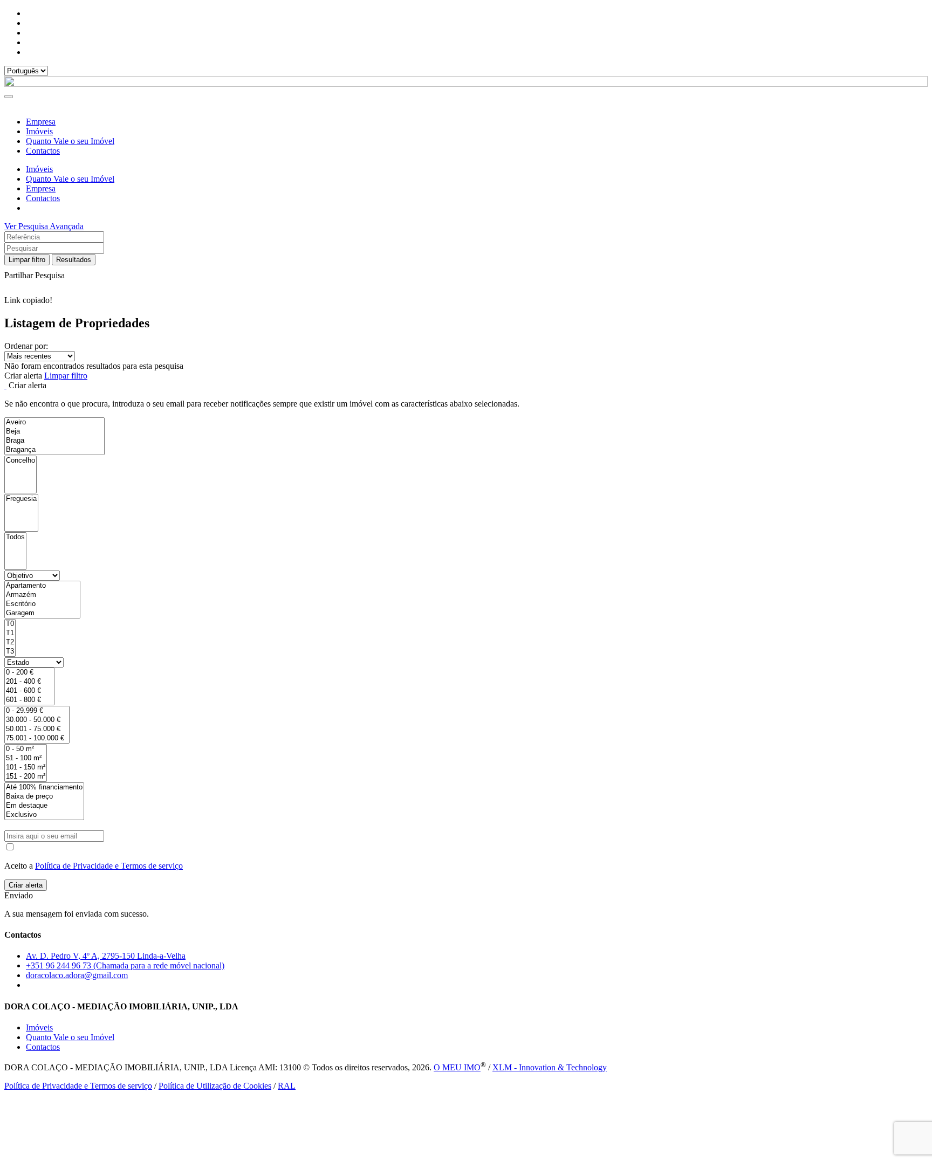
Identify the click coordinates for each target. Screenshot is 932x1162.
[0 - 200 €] (29, 672)
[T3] (10, 651)
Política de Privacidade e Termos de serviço (109, 865)
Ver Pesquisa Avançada (44, 226)
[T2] (10, 642)
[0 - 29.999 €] (37, 711)
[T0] (10, 624)
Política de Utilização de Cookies (215, 1085)
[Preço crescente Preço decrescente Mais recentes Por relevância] (466, 356)
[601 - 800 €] (29, 700)
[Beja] (54, 431)
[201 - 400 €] (29, 681)
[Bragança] (54, 450)
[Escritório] (42, 604)
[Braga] (54, 440)
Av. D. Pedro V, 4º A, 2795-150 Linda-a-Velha (106, 955)
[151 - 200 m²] (25, 776)
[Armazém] (42, 595)
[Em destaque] (44, 805)
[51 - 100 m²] (25, 758)
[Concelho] (20, 460)
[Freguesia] (21, 499)
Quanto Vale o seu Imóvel (70, 141)
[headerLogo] (466, 83)
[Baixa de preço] (44, 796)
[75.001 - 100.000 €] (37, 738)
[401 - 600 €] (29, 691)
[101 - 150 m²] (25, 767)
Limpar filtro (27, 260)
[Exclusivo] (44, 815)
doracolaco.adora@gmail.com (77, 975)
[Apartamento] (42, 585)
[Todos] (15, 537)
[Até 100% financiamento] (44, 787)
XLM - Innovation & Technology (549, 1067)
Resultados (73, 260)
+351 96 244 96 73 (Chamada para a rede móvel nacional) (125, 965)
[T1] (10, 633)
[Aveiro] (54, 422)
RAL (287, 1085)
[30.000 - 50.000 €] (37, 720)
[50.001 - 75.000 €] (37, 729)
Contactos (43, 150)
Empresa (41, 121)
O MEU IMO (457, 1067)
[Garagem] (42, 613)
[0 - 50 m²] (25, 749)
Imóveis (39, 131)
